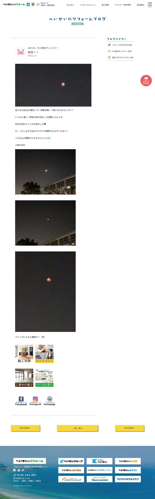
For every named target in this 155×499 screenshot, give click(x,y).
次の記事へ (129, 427)
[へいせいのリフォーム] (14, 4)
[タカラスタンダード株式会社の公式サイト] (99, 479)
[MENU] (150, 4)
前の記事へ (25, 427)
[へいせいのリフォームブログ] (38, 4)
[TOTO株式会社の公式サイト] (128, 479)
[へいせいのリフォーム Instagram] (33, 4)
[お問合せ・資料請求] (146, 80)
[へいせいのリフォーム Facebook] (28, 4)
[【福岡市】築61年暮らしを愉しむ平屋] (24, 388)
